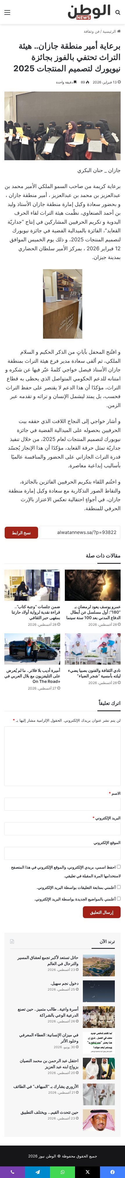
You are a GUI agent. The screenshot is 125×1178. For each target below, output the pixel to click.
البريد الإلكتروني (106, 818)
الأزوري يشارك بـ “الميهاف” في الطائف (45, 1086)
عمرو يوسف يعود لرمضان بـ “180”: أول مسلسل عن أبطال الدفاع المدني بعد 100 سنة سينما (93, 612)
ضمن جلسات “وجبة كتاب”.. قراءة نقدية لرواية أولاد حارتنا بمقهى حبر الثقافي (36, 612)
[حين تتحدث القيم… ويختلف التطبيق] (99, 1120)
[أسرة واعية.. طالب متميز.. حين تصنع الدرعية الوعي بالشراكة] (99, 1017)
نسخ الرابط (21, 532)
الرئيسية (110, 31)
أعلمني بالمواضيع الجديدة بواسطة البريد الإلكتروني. (75, 899)
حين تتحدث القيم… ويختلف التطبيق (49, 1112)
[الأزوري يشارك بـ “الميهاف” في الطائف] (99, 1094)
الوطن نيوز (47, 1156)
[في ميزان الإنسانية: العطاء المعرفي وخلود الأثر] (99, 1043)
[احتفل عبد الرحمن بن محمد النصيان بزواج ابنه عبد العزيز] (99, 1068)
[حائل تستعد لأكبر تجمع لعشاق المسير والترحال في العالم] (99, 965)
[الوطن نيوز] (88, 12)
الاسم (115, 793)
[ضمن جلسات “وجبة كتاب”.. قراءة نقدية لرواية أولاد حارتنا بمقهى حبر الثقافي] (32, 585)
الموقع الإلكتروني (107, 842)
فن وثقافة (91, 31)
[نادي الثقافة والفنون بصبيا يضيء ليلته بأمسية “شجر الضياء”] (93, 649)
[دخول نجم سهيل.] (99, 991)
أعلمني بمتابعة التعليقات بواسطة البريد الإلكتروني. (76, 887)
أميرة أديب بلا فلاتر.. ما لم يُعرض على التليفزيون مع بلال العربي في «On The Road (32, 676)
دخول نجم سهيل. (64, 983)
